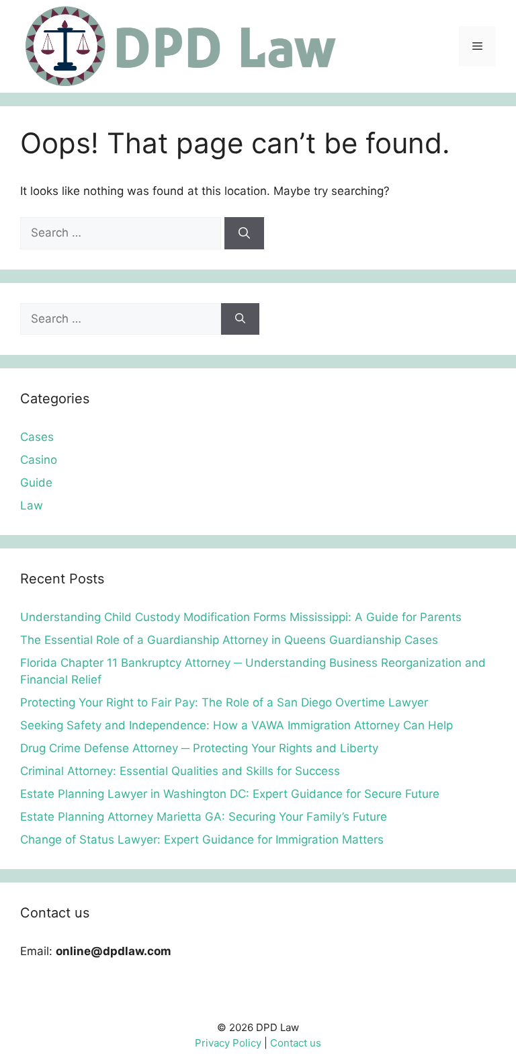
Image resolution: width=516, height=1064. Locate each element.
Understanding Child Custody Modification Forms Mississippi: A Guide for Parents (241, 617)
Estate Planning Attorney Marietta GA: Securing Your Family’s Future (203, 816)
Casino (38, 459)
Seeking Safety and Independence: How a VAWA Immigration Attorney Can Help (236, 725)
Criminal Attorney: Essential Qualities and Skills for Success (180, 771)
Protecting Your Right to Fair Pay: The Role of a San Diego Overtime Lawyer (224, 702)
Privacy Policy (228, 1042)
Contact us (295, 1042)
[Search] (244, 233)
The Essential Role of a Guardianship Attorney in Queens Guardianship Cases (229, 640)
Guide (36, 482)
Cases (37, 437)
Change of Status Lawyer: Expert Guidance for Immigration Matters (202, 839)
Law (31, 505)
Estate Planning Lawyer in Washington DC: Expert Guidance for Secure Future (229, 794)
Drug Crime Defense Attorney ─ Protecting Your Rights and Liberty (199, 748)
